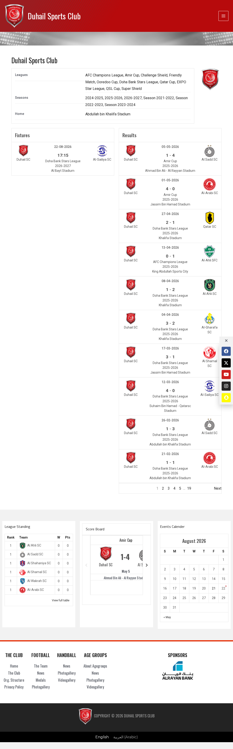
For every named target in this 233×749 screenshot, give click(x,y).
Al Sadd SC (35, 554)
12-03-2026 (170, 382)
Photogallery (41, 687)
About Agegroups (95, 666)
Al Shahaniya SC (39, 563)
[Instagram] (226, 386)
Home (14, 666)
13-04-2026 (170, 247)
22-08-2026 (62, 147)
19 (189, 488)
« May (167, 617)
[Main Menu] (223, 16)
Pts (67, 537)
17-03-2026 (170, 348)
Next (217, 488)
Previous (126, 488)
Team (23, 537)
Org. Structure (14, 680)
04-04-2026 (170, 314)
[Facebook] (226, 351)
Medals (41, 680)
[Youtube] (226, 374)
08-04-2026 (170, 281)
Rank (11, 537)
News (40, 673)
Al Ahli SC (34, 545)
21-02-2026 (170, 454)
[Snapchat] (226, 397)
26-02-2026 (170, 420)
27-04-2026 (170, 214)
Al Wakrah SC (37, 581)
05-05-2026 (170, 147)
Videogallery (66, 680)
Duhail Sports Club (54, 16)
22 (223, 588)
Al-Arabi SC (35, 590)
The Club (14, 673)
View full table (60, 600)
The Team (41, 666)
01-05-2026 (170, 180)
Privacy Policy (13, 687)
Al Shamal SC (37, 572)
